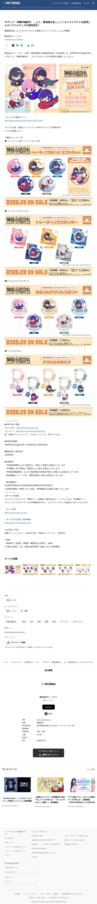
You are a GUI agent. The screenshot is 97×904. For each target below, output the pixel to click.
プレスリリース (16, 662)
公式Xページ (9, 877)
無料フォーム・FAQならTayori (74, 840)
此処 (54, 622)
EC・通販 (24, 611)
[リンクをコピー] (32, 45)
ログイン (86, 3)
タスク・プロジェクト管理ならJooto (76, 836)
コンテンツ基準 (45, 894)
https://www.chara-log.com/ (27, 428)
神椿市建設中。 (12, 622)
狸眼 (46, 622)
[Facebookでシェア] (17, 45)
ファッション (62, 7)
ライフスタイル (75, 7)
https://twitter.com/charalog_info (18, 523)
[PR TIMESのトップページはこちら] (13, 3)
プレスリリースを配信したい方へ (15, 851)
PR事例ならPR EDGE (71, 844)
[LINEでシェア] (22, 45)
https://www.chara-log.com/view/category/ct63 (24, 121)
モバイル (22, 7)
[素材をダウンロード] (28, 45)
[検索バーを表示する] (93, 3)
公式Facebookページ (11, 868)
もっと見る (91, 769)
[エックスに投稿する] (13, 45)
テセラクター (78, 622)
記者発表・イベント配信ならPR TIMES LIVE (46, 844)
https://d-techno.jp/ (44, 720)
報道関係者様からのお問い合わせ (72, 894)
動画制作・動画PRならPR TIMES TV (43, 840)
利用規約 (55, 894)
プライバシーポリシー (30, 894)
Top (3, 7)
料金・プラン (9, 843)
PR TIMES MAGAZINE (39, 849)
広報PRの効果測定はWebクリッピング (44, 853)
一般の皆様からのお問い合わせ (58, 898)
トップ (5, 662)
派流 (24, 622)
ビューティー (50, 7)
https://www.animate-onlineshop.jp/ (30, 431)
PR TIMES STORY (37, 836)
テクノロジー (12, 7)
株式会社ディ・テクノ (32, 662)
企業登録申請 (76, 3)
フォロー (48, 707)
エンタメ (39, 7)
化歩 (31, 622)
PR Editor (35, 857)
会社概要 (17, 894)
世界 (39, 622)
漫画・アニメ (11, 611)
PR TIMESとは (9, 838)
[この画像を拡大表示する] (13, 569)
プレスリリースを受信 (60, 3)
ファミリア (64, 622)
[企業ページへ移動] (48, 684)
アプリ (30, 7)
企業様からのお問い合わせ (37, 898)
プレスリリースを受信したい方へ (15, 847)
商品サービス (11, 600)
